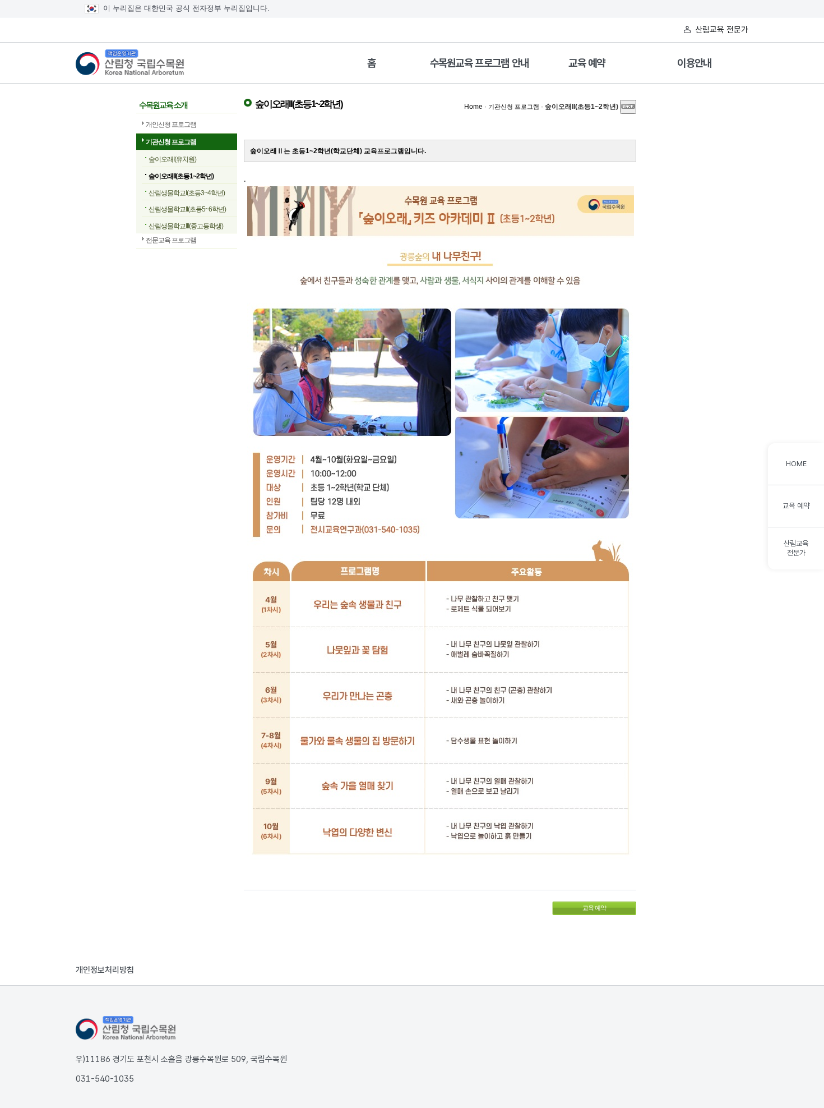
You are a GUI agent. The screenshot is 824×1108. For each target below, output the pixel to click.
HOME (796, 463)
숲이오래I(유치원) (172, 159)
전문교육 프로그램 (171, 240)
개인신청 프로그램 (171, 124)
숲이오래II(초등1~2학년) (181, 176)
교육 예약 (586, 63)
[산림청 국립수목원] (126, 1028)
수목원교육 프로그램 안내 (479, 63)
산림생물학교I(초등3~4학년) (187, 193)
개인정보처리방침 (105, 970)
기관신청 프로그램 (171, 142)
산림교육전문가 (796, 548)
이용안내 (694, 63)
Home (473, 107)
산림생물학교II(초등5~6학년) (187, 209)
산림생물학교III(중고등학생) (186, 226)
